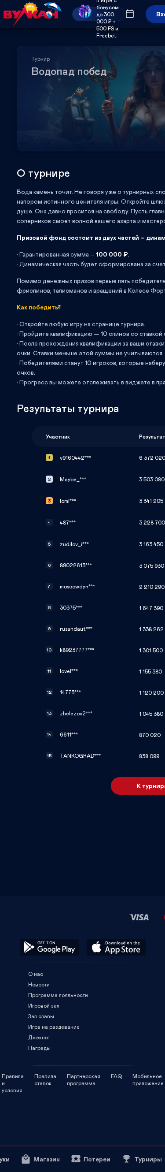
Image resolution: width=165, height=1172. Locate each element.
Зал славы (41, 1015)
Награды (39, 1047)
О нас (35, 973)
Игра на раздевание (54, 1026)
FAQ (116, 1075)
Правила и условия (13, 1075)
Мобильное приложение (148, 1075)
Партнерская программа (83, 1075)
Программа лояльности (58, 994)
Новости (39, 984)
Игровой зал (43, 1005)
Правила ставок (45, 1075)
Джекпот (39, 1037)
